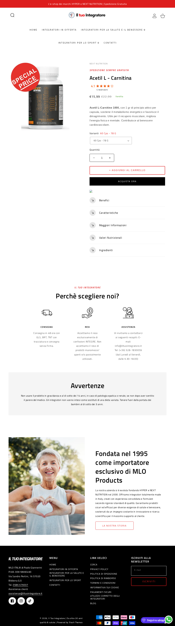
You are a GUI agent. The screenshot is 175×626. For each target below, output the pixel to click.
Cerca (93, 564)
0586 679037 (20, 585)
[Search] (12, 15)
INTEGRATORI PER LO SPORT (65, 580)
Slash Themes (76, 622)
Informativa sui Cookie (104, 587)
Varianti (103, 133)
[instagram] (21, 601)
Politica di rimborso (103, 578)
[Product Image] (45, 97)
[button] (12, 15)
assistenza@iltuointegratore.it (25, 593)
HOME (52, 564)
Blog (93, 603)
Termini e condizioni (103, 582)
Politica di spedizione (103, 573)
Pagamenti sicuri (100, 592)
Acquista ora (127, 181)
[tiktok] (30, 601)
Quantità (95, 149)
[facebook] (12, 601)
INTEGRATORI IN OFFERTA (63, 569)
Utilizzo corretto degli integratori (105, 597)
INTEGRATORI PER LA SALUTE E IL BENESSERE (66, 574)
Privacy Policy (99, 569)
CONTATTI (54, 584)
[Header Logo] (87, 14)
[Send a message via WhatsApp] (168, 619)
